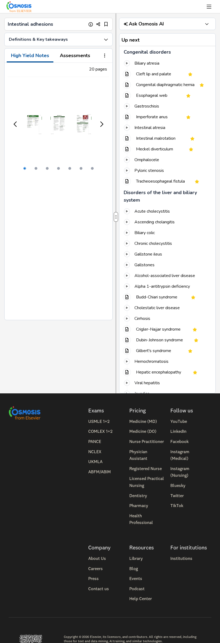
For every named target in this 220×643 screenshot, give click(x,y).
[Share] (98, 24)
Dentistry (138, 495)
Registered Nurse (145, 468)
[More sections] (104, 56)
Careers (95, 568)
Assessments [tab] (75, 55)
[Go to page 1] (24, 168)
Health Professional (141, 519)
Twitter (177, 495)
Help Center (140, 598)
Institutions (181, 558)
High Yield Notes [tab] (30, 55)
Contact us (98, 588)
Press (93, 578)
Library (136, 558)
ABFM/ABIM (99, 471)
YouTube (178, 421)
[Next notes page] (101, 124)
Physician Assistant (138, 455)
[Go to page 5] (69, 168)
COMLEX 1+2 (100, 431)
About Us (97, 558)
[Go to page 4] (58, 168)
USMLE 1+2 (98, 421)
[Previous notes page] (15, 124)
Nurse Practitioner (146, 441)
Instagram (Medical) (179, 455)
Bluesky (177, 485)
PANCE (94, 441)
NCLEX (94, 451)
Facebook (179, 441)
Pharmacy (138, 505)
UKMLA (95, 461)
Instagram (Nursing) (179, 472)
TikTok (176, 505)
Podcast (137, 588)
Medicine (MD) (143, 421)
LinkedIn (178, 431)
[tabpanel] (58, 191)
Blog (133, 568)
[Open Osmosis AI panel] (207, 24)
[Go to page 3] (47, 168)
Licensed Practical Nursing (146, 482)
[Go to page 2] (35, 168)
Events (135, 578)
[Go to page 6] (81, 168)
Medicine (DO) (142, 431)
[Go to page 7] (92, 168)
